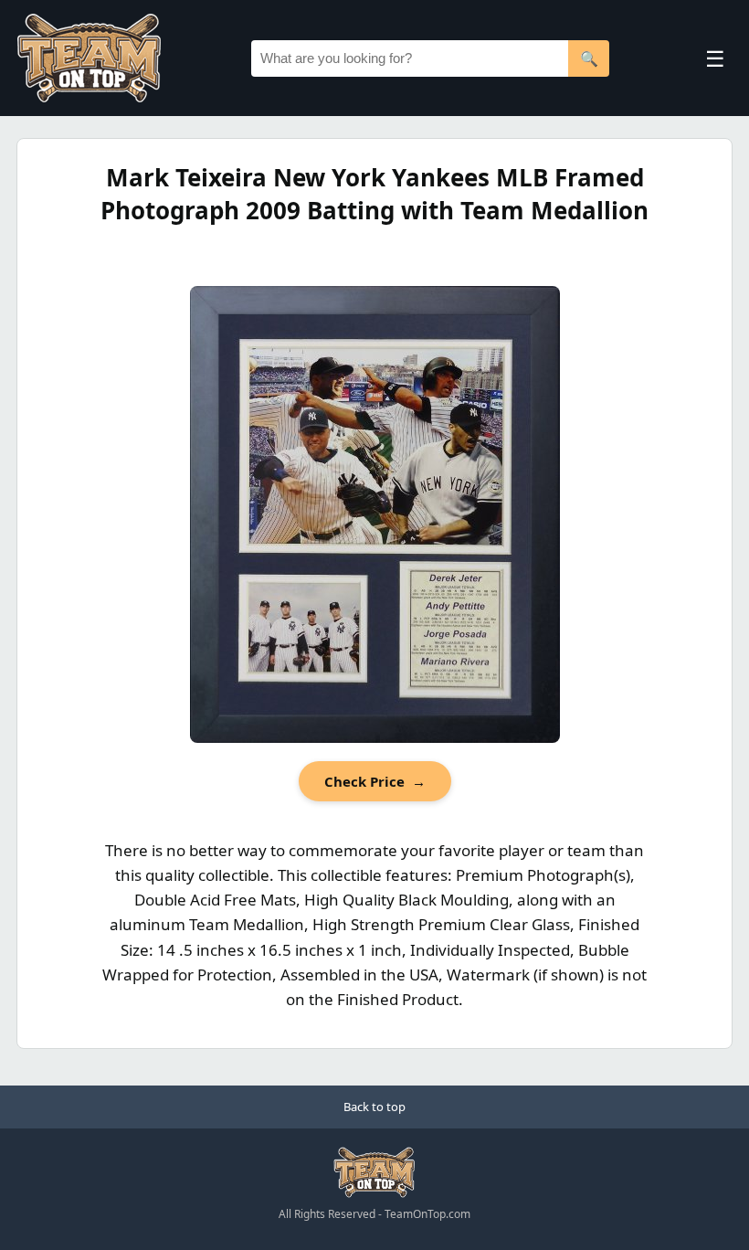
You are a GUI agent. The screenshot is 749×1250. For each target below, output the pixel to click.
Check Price (375, 781)
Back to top (374, 1106)
